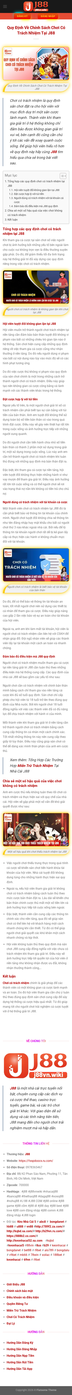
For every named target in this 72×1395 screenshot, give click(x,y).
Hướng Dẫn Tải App (20, 1369)
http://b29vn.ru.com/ (49, 1231)
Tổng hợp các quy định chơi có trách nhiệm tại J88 (36, 183)
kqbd (50, 1240)
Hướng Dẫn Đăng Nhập (22, 1349)
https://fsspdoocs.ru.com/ (35, 1161)
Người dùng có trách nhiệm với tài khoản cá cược (39, 200)
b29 (46, 1245)
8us (38, 1245)
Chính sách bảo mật (20, 1291)
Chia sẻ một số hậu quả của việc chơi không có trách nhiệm (35, 213)
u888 (20, 1226)
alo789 (49, 1250)
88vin (30, 1245)
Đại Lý (11, 1323)
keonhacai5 (16, 1245)
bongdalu (63, 1250)
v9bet (12, 1255)
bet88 (27, 1250)
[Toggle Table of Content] (61, 176)
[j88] (36, 6)
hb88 (10, 1226)
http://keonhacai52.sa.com (24, 1240)
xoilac (46, 1255)
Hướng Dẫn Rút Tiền (20, 1362)
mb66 (23, 1255)
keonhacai (59, 1245)
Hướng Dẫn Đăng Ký (20, 1342)
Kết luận (13, 219)
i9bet (38, 1250)
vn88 (30, 1226)
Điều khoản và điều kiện (23, 1297)
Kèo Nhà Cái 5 (26, 1221)
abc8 (42, 1221)
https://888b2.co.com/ (21, 1236)
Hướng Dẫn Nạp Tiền (21, 1355)
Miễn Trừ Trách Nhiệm (21, 1310)
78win (35, 1255)
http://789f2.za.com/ (49, 1226)
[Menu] (5, 6)
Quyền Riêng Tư (17, 1304)
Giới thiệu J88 (16, 1284)
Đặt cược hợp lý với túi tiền (29, 193)
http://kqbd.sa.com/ (20, 1231)
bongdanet (57, 1221)
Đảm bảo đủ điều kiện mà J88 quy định (36, 206)
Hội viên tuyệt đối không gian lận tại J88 (36, 190)
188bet (57, 1255)
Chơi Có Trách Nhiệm (21, 1317)
